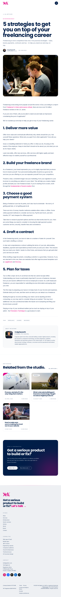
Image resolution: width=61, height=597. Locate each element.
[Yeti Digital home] (5, 3)
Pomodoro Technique (17, 311)
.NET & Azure (6, 543)
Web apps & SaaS (7, 539)
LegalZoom (8, 262)
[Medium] (11, 574)
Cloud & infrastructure (8, 549)
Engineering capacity (8, 545)
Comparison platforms (8, 547)
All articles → (53, 368)
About (4, 526)
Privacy (24, 585)
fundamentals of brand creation (21, 186)
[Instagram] (4, 574)
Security (21, 591)
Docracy (18, 262)
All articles (8, 14)
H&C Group (45, 587)
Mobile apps (6, 541)
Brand (4, 528)
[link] (7, 563)
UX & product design (8, 554)
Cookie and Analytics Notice (23, 588)
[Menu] (56, 3)
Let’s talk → (18, 506)
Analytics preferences (24, 593)
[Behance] (8, 574)
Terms (20, 585)
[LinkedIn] (15, 574)
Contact (5, 530)
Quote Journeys (7, 522)
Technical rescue (7, 552)
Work (4, 515)
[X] (19, 574)
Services (5, 517)
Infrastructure (6, 520)
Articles (5, 524)
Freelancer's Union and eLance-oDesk (19, 107)
